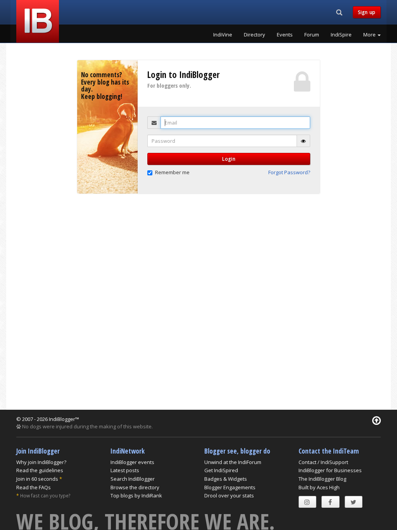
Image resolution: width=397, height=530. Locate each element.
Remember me (172, 172)
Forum (311, 34)
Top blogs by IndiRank (136, 495)
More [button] (370, 34)
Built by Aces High (319, 487)
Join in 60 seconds (37, 478)
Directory (254, 34)
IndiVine (222, 34)
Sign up (367, 12)
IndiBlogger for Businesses (330, 470)
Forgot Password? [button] (289, 172)
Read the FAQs (33, 487)
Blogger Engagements (229, 487)
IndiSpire (341, 34)
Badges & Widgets (225, 478)
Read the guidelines (39, 470)
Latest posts (124, 470)
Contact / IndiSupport (323, 462)
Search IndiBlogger (132, 478)
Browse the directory (134, 487)
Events (285, 34)
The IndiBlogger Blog (322, 478)
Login (229, 159)
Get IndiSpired (221, 470)
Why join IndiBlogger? (41, 462)
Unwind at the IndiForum (232, 462)
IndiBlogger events (132, 462)
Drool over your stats (229, 495)
